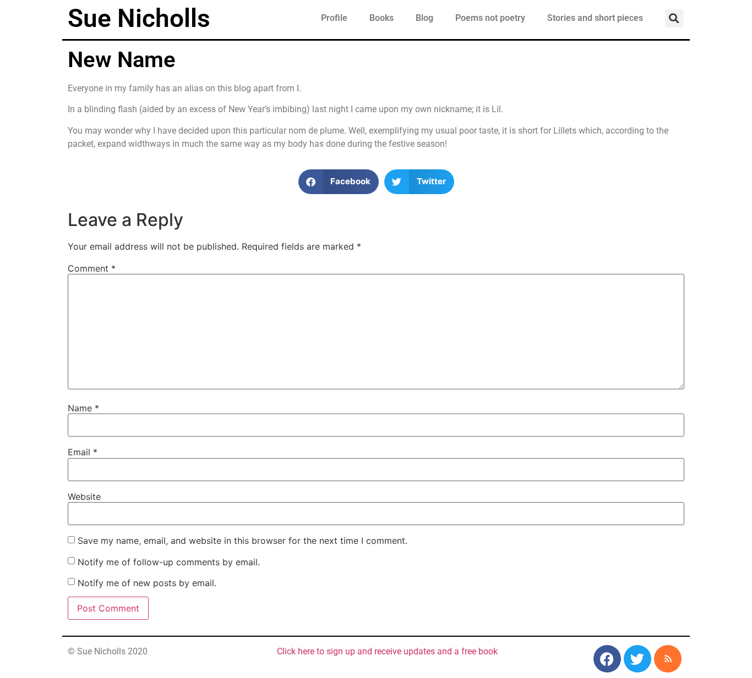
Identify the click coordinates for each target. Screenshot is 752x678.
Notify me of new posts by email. (147, 582)
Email (82, 452)
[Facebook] (607, 659)
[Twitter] (637, 659)
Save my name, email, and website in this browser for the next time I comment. (242, 540)
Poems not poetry (490, 18)
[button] (674, 18)
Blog (424, 18)
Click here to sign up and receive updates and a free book (387, 651)
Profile (334, 18)
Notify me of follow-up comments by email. (169, 562)
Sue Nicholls (139, 18)
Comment (92, 268)
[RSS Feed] (668, 659)
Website (84, 496)
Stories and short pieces (595, 18)
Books (381, 18)
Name (83, 408)
